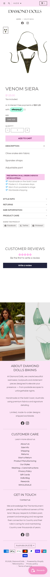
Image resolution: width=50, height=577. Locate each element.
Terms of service (25, 566)
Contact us (25, 500)
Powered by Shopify (35, 561)
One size (11, 120)
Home (18, 19)
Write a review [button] (25, 265)
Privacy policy (32, 564)
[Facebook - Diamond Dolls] (22, 23)
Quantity (9, 126)
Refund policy (18, 564)
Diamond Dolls (18, 561)
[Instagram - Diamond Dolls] (27, 23)
